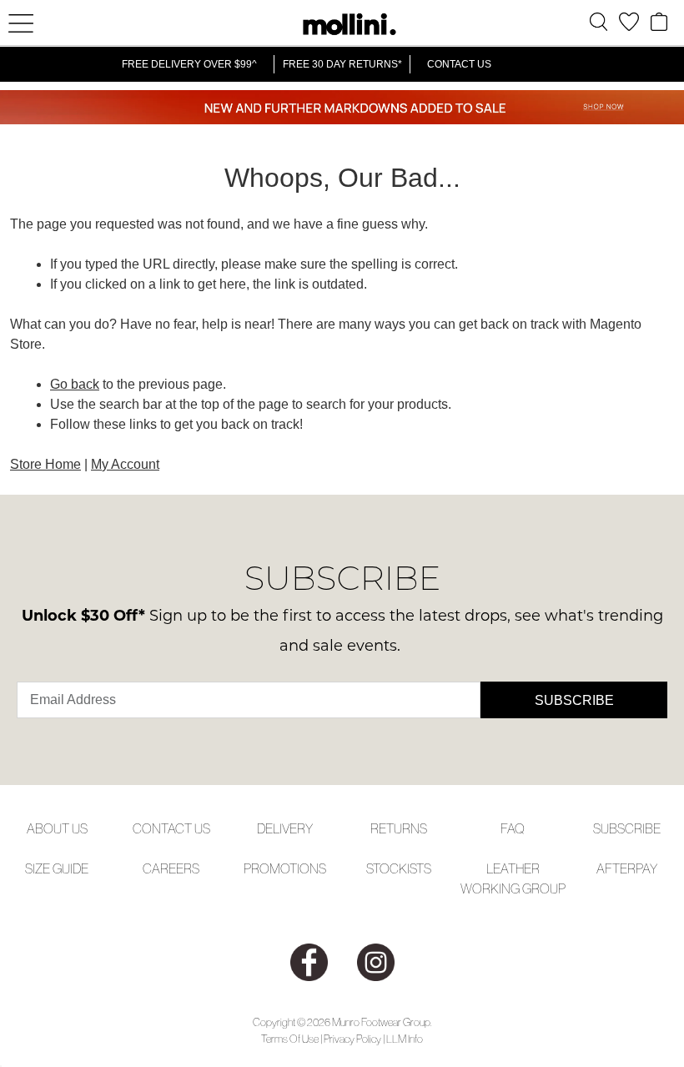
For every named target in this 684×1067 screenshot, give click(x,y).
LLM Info (404, 1039)
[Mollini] (342, 24)
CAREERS (171, 868)
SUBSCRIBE (627, 828)
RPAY (642, 868)
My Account (125, 464)
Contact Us (459, 64)
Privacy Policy (352, 1039)
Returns (398, 828)
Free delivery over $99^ (189, 64)
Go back (74, 384)
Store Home (45, 464)
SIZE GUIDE (56, 868)
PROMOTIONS (285, 868)
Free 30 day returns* (342, 64)
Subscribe (574, 700)
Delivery (285, 828)
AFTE (611, 868)
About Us (57, 828)
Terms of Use (290, 1039)
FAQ (512, 828)
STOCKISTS (398, 868)
